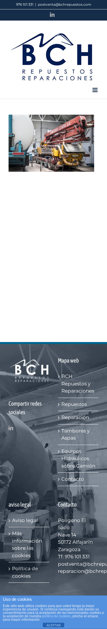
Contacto (72, 479)
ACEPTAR (54, 625)
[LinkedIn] (11, 428)
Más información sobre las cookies (27, 544)
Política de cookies (25, 572)
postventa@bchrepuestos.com (64, 4)
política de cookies (56, 616)
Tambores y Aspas (75, 434)
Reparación (75, 417)
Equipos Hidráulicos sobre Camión (78, 458)
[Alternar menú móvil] (95, 90)
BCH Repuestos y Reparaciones (77, 383)
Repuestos (74, 404)
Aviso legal (25, 520)
